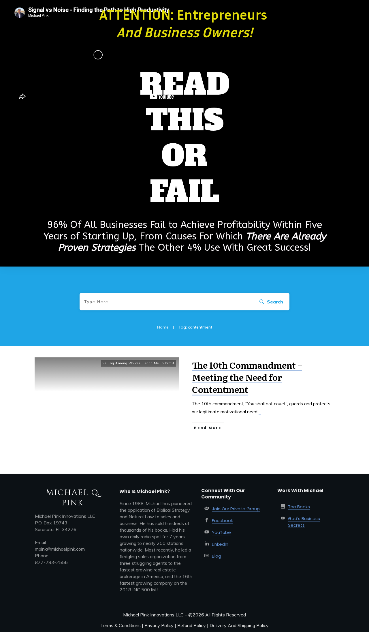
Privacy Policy (159, 625)
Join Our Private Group (236, 509)
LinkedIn (220, 544)
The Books (299, 507)
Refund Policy (191, 625)
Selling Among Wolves (121, 363)
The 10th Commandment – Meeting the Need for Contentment (247, 377)
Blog (216, 556)
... (260, 412)
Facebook (222, 520)
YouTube (221, 532)
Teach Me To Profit (158, 363)
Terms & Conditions (120, 625)
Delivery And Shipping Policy (239, 625)
